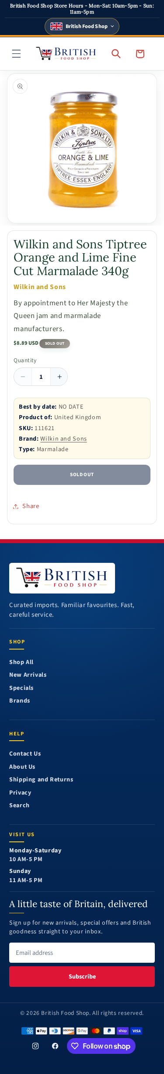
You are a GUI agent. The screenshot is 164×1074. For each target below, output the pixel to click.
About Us (22, 767)
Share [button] (30, 506)
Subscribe (82, 976)
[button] (17, 53)
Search (19, 806)
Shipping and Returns (41, 780)
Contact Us (25, 754)
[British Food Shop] (62, 578)
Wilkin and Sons (63, 438)
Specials (21, 688)
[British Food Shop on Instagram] (35, 1046)
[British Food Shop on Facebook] (55, 1046)
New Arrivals (28, 675)
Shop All (21, 662)
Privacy (20, 793)
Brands (19, 701)
